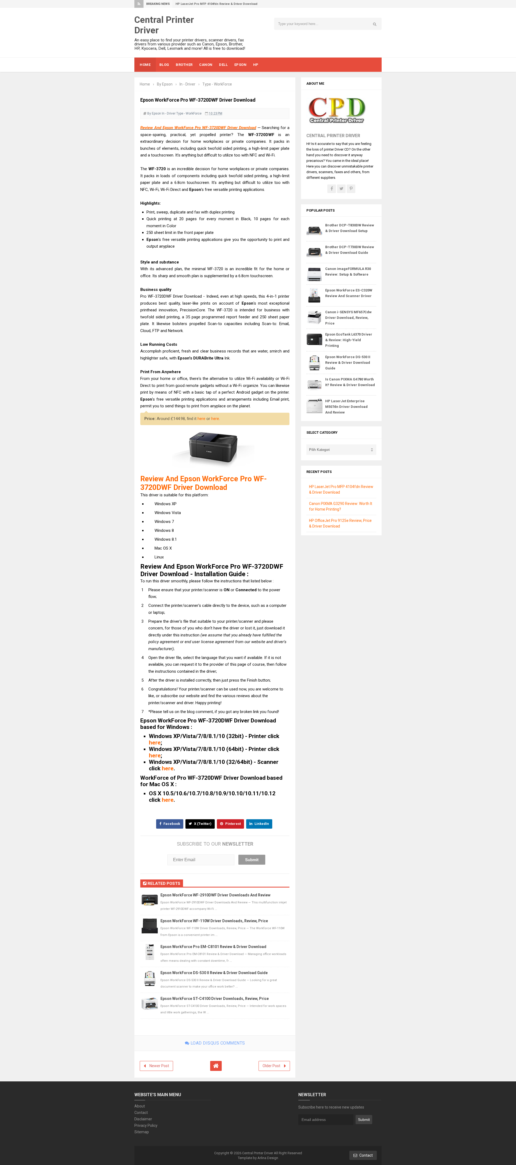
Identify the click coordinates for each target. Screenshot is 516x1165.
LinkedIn (261, 824)
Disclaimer (143, 1119)
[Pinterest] (351, 188)
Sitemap (141, 1132)
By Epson (154, 113)
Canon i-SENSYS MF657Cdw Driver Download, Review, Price (348, 317)
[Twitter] (341, 188)
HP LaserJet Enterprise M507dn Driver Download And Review (346, 406)
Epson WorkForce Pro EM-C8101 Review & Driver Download (213, 947)
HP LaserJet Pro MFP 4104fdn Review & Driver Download (216, 4)
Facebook (171, 824)
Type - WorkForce (189, 113)
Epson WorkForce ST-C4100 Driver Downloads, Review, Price (214, 998)
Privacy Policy (145, 1125)
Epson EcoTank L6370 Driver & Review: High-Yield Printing (348, 340)
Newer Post (159, 1066)
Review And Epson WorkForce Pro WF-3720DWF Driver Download (198, 127)
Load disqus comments (217, 1043)
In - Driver (168, 113)
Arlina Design (267, 1158)
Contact (141, 1112)
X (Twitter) (202, 824)
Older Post (271, 1066)
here (201, 418)
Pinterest (232, 824)
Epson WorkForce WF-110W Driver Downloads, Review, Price (214, 921)
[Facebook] (331, 188)
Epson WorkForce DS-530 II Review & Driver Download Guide (214, 973)
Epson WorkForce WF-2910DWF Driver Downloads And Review (215, 895)
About (139, 1106)
